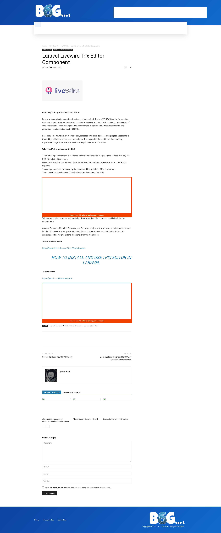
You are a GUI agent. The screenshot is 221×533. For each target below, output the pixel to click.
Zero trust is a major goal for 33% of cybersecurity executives (115, 358)
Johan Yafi (48, 67)
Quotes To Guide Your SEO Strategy (57, 357)
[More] (68, 73)
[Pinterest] (56, 73)
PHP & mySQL (54, 46)
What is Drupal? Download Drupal (85, 419)
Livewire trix (88, 326)
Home (44, 46)
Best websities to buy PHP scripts (115, 419)
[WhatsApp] (62, 73)
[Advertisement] (160, 12)
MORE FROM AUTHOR (72, 393)
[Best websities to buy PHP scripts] (117, 407)
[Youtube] (185, 4)
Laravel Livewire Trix (65, 326)
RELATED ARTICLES (52, 393)
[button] (38, 24)
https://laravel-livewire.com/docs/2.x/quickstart (63, 248)
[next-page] (47, 426)
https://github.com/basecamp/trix (57, 278)
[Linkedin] (176, 4)
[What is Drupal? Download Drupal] (87, 407)
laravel (52, 326)
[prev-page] (43, 426)
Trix (96, 326)
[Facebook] (172, 4)
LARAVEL (65, 46)
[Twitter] (180, 4)
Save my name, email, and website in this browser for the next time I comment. (78, 487)
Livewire (78, 326)
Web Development (66, 49)
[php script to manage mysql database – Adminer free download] (56, 407)
